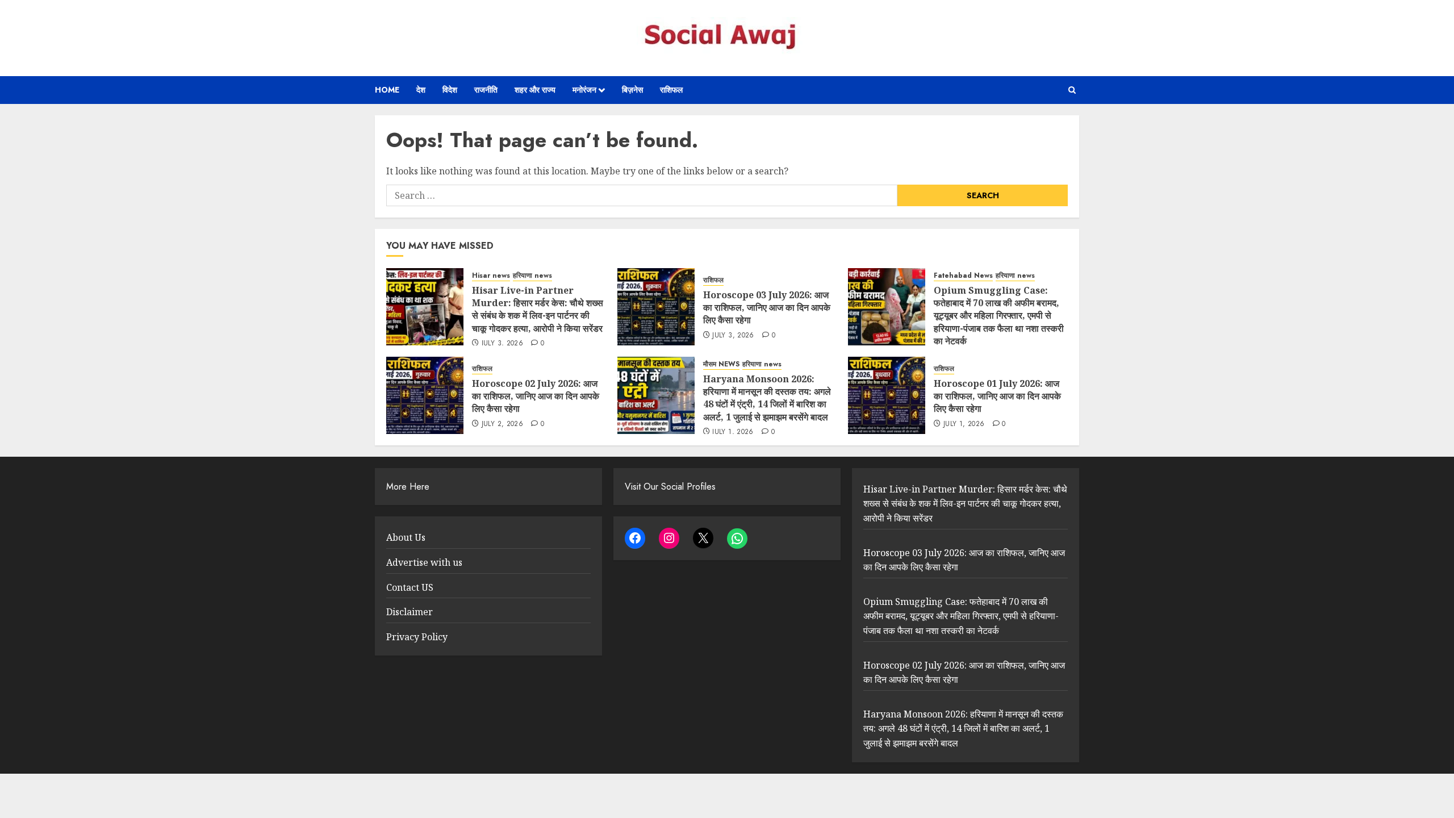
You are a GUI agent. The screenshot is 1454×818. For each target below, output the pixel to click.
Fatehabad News (963, 276)
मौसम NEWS (721, 364)
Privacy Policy (417, 637)
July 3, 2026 (502, 343)
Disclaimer (409, 612)
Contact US (409, 587)
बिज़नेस (632, 89)
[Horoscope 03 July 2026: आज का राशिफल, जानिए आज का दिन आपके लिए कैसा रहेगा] (656, 306)
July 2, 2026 (502, 424)
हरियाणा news (532, 276)
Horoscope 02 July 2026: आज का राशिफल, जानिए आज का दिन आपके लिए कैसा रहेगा (535, 396)
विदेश (449, 89)
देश (420, 89)
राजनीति (486, 89)
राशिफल (671, 89)
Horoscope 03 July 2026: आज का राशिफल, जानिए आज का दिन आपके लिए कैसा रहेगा (766, 308)
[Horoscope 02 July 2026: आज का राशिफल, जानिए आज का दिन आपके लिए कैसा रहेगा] (424, 395)
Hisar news (491, 276)
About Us (405, 537)
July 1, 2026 (732, 432)
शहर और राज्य (535, 89)
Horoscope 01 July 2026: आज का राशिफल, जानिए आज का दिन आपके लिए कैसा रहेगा (997, 396)
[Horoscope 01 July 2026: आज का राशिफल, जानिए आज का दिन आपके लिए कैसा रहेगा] (886, 395)
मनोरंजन (584, 89)
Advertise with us (424, 562)
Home (387, 89)
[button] (1072, 90)
